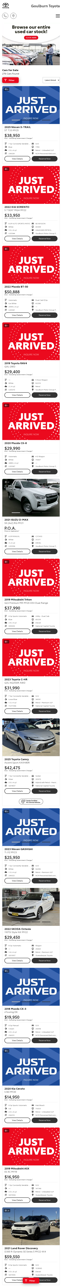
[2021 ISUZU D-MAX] (31, 498)
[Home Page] (16, 5)
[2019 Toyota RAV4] (31, 341)
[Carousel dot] (16, 512)
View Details (17, 158)
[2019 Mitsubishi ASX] (31, 1146)
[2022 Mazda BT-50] (31, 265)
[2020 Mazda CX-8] (31, 421)
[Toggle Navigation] (58, 16)
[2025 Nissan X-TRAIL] (31, 105)
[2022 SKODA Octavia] (31, 907)
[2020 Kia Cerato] (31, 1066)
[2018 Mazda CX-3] (31, 987)
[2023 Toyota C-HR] (31, 657)
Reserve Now (44, 158)
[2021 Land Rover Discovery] (31, 1226)
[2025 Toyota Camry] (31, 737)
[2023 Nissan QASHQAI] (31, 827)
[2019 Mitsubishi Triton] (31, 577)
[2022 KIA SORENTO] (31, 185)
